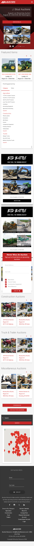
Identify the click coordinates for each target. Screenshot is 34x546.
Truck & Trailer (8, 282)
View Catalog (17, 27)
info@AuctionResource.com (20, 537)
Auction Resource (7, 537)
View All (5, 116)
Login (24, 527)
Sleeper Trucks (6, 141)
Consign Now (17, 410)
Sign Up (16, 290)
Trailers (8, 522)
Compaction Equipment (8, 130)
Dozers (4, 127)
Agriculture (8, 279)
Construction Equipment (8, 284)
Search (17, 428)
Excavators (5, 123)
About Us (24, 516)
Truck (8, 520)
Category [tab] (5, 93)
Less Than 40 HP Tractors (9, 107)
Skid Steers (5, 125)
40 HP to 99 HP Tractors (8, 105)
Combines (5, 109)
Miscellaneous (8, 286)
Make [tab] (12, 93)
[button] (10, 52)
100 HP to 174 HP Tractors (9, 103)
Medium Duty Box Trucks (8, 145)
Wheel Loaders (6, 121)
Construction (7, 119)
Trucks (5, 139)
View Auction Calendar (17, 415)
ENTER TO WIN (17, 206)
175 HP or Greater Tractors (9, 101)
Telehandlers (6, 134)
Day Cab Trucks (6, 143)
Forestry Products (7, 132)
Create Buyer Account (24, 525)
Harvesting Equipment (8, 111)
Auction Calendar (24, 514)
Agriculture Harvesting (8, 114)
